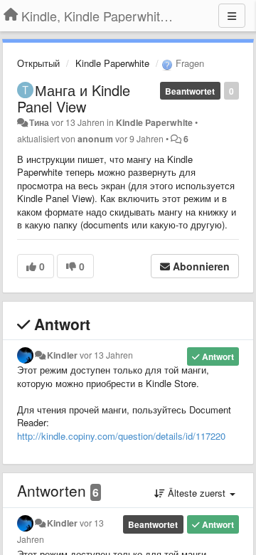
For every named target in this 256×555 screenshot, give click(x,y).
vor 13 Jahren (106, 355)
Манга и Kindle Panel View (73, 98)
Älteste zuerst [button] (196, 493)
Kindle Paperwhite (112, 63)
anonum (95, 138)
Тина (39, 122)
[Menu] (231, 16)
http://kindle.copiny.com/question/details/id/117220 (121, 436)
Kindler (62, 355)
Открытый (38, 63)
